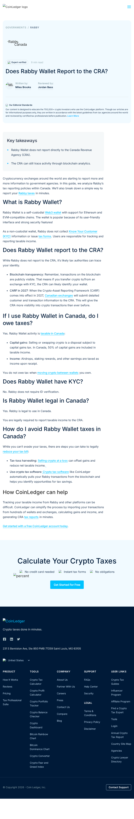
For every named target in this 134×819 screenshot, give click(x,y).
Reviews (7, 686)
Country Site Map (121, 743)
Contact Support (119, 787)
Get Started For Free (67, 584)
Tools (114, 719)
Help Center (91, 686)
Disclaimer (90, 728)
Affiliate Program (120, 701)
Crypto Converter (40, 755)
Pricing (7, 693)
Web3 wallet (53, 212)
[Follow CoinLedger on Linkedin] (11, 639)
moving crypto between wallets (58, 372)
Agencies (116, 750)
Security (89, 693)
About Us (62, 679)
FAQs (87, 679)
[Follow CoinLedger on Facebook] (4, 639)
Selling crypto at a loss (53, 460)
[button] (129, 8)
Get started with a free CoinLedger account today (35, 526)
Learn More (73, 116)
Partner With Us (66, 686)
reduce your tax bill (15, 451)
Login (114, 725)
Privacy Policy (92, 721)
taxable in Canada (52, 333)
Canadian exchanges (59, 295)
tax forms (45, 236)
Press (60, 700)
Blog (59, 720)
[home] (20, 7)
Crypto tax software (55, 472)
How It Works (10, 679)
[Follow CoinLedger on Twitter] (18, 639)
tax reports (31, 517)
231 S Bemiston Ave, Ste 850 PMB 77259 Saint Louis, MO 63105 (42, 648)
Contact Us (63, 707)
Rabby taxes (26, 193)
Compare (62, 713)
